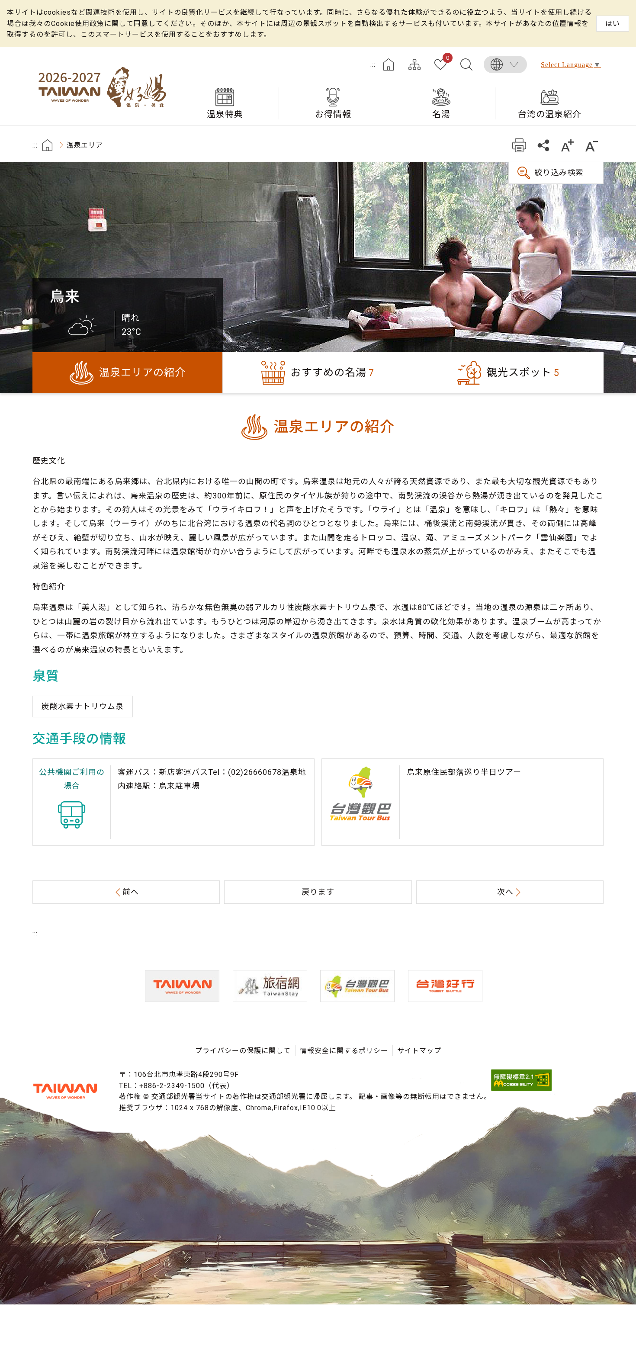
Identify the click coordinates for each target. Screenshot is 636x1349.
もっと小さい (591, 145)
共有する (543, 145)
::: (373, 64)
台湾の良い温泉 (101, 86)
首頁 (47, 145)
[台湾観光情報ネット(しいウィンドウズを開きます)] (182, 986)
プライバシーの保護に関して (243, 1051)
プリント (519, 145)
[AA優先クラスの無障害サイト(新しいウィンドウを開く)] (521, 1088)
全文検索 (466, 64)
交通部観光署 (64, 1091)
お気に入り (447, 58)
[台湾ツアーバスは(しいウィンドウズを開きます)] (357, 986)
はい (612, 23)
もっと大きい (567, 145)
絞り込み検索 (559, 172)
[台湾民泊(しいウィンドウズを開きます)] (270, 986)
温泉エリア (84, 145)
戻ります (318, 891)
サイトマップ (414, 64)
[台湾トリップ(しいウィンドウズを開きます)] (445, 986)
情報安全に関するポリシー (344, 1051)
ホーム (388, 64)
